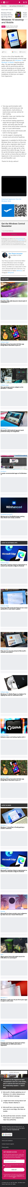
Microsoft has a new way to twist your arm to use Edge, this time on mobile (14, 1109)
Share (5, 52)
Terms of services (19, 238)
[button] (26, 2)
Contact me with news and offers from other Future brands (14, 1165)
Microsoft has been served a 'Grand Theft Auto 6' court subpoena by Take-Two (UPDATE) (14, 1118)
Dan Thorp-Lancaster (13, 26)
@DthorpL (19, 270)
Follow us (16, 52)
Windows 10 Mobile (7, 62)
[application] (14, 185)
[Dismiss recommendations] (26, 10)
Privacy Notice (21, 240)
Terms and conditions (7, 1140)
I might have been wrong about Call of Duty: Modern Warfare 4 (14, 1101)
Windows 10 (19, 60)
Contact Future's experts (8, 1144)
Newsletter (23, 52)
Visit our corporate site (13, 1129)
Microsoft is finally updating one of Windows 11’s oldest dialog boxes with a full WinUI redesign (14, 1094)
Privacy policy (5, 1147)
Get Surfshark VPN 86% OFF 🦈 (17, 6)
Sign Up (14, 1170)
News (3, 26)
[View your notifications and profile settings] (19, 2)
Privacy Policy (19, 1175)
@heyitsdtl (11, 272)
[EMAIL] (10, 257)
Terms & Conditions (12, 1176)
